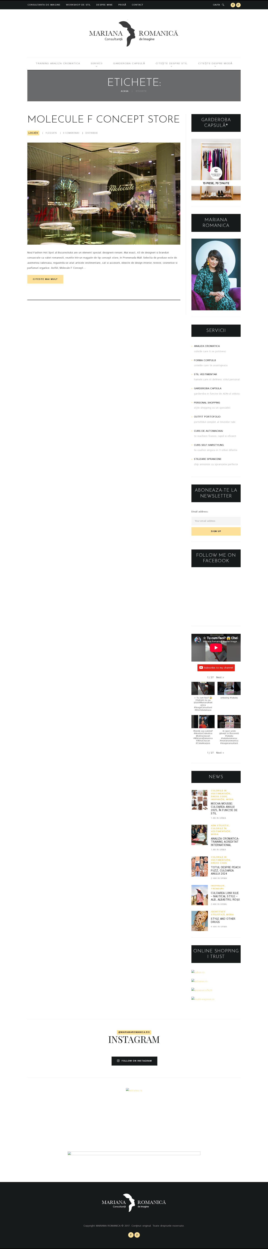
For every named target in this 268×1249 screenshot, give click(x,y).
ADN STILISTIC (220, 825)
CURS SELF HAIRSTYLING (209, 445)
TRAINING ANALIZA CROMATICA (58, 63)
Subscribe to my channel (218, 668)
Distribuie (92, 133)
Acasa (125, 91)
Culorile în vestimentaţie (220, 792)
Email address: (199, 512)
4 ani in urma (219, 926)
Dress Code (219, 796)
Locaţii (33, 133)
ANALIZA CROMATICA (207, 346)
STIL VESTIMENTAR (205, 374)
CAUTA (216, 4)
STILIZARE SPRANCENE (207, 459)
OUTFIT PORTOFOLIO (207, 417)
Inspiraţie (217, 799)
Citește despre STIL (172, 63)
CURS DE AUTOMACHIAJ (208, 431)
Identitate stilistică (218, 913)
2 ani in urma (219, 878)
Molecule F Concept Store (103, 120)
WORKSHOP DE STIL (78, 4)
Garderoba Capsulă (129, 63)
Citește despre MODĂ (215, 63)
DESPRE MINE (104, 4)
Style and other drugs (223, 920)
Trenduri (217, 888)
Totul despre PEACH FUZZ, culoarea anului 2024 (225, 871)
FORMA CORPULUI (205, 360)
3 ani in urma (219, 904)
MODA (229, 799)
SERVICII (96, 63)
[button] (220, 677)
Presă (122, 4)
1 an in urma (218, 818)
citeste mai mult (45, 279)
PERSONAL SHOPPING (207, 403)
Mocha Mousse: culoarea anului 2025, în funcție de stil (224, 808)
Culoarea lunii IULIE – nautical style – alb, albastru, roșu (225, 896)
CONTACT (137, 4)
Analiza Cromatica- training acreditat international (225, 842)
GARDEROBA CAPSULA (207, 388)
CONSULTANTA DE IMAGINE (44, 4)
